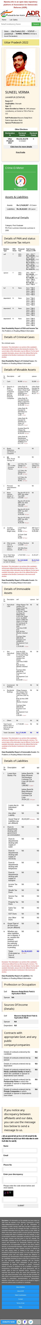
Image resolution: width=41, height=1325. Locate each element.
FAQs (20, 1307)
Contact (20, 1299)
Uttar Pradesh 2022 (18, 31)
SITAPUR (30, 31)
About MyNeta (20, 1287)
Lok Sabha (13, 20)
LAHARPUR (8, 34)
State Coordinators (20, 1295)
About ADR (20, 1291)
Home (4, 20)
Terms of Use (20, 1303)
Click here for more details (21, 147)
